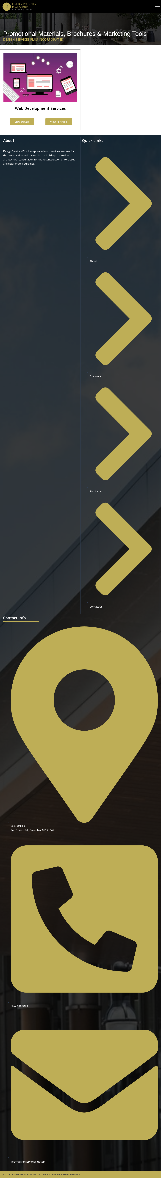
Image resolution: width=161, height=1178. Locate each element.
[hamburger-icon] (157, 6)
